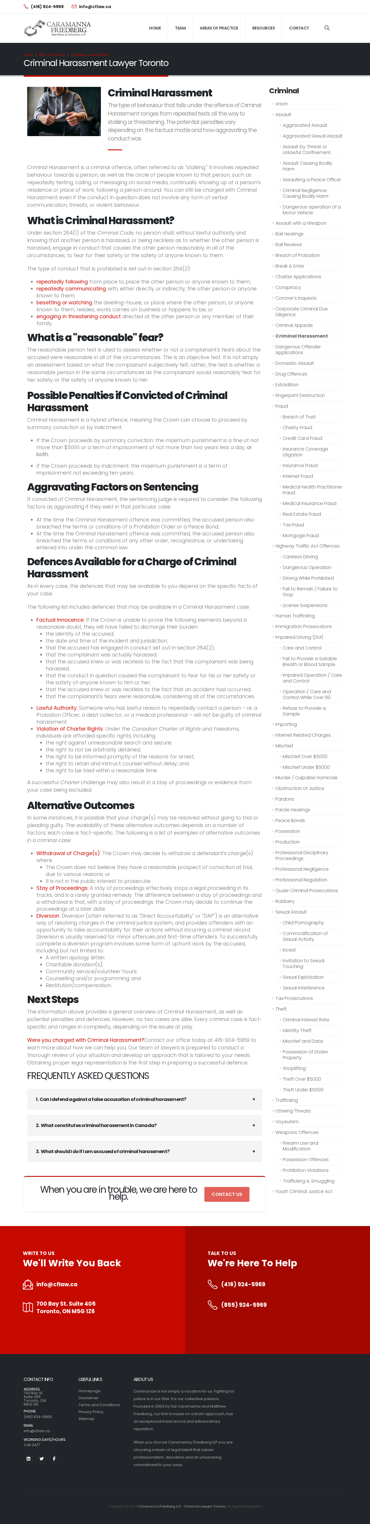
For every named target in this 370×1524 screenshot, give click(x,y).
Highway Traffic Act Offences (307, 546)
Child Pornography (303, 922)
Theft (281, 1009)
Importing (286, 724)
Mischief (284, 745)
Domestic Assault (294, 363)
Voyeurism (287, 1121)
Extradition (287, 384)
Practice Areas (52, 55)
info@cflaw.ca (56, 1284)
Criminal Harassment (90, 55)
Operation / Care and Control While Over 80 (307, 694)
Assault (283, 114)
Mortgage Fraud (301, 535)
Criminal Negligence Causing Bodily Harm (305, 193)
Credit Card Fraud (302, 438)
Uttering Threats (293, 1111)
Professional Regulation (301, 880)
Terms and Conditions (99, 1404)
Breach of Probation (297, 255)
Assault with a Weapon (300, 223)
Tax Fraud (293, 525)
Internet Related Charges (303, 735)
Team (180, 28)
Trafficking (286, 1100)
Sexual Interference (304, 988)
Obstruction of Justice (299, 788)
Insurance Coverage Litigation (305, 452)
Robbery (285, 901)
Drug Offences (291, 374)
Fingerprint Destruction (300, 395)
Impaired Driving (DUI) (299, 637)
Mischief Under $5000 (306, 767)
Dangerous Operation (307, 567)
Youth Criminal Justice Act (303, 1191)
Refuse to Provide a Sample (304, 711)
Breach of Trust (299, 417)
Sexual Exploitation (303, 977)
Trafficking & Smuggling (308, 1181)
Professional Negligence (302, 869)
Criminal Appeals (294, 325)
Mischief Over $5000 (305, 756)
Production (287, 842)
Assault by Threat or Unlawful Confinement (307, 149)
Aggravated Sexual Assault (313, 136)
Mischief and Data (303, 1041)
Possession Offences (306, 1159)
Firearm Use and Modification (300, 1146)
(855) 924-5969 (244, 1305)
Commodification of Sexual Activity (305, 936)
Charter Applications (298, 276)
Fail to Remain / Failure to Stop (310, 592)
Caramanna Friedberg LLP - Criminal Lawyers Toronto (182, 1506)
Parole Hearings (292, 809)
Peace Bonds (290, 820)
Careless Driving (300, 556)
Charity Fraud (297, 427)
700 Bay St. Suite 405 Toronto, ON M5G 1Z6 (66, 1307)
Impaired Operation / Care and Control (312, 678)
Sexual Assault (291, 912)
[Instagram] (28, 1458)
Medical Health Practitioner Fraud (312, 490)
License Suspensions (305, 605)
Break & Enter (289, 266)
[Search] (327, 28)
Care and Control (302, 648)
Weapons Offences (297, 1132)
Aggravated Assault (305, 125)
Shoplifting (294, 1068)
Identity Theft (297, 1030)
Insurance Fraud (300, 465)
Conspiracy (288, 287)
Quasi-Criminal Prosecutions (306, 890)
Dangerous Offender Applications (298, 349)
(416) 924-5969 (243, 1284)
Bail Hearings (289, 233)
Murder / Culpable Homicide (306, 777)
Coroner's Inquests (296, 298)
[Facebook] (54, 1458)
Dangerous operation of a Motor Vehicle (312, 210)
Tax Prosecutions (294, 998)
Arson (281, 103)
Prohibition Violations (306, 1170)
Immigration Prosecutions (303, 626)
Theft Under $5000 (303, 1089)
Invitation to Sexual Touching (303, 963)
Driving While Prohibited (308, 578)
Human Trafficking (295, 615)
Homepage (90, 1390)
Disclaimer (89, 1397)
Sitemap (87, 1418)
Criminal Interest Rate (306, 1019)
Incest (289, 950)
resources (263, 28)
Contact (299, 28)
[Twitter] (41, 1458)
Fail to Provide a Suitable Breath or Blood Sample (310, 661)
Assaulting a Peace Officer (312, 179)
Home (155, 28)
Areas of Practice (219, 28)
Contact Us (227, 1194)
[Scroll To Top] (360, 1517)
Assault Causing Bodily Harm (307, 166)
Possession (287, 831)
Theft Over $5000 (302, 1079)
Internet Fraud (298, 476)
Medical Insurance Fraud (309, 503)
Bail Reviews (288, 244)
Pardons (284, 799)
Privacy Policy (91, 1411)
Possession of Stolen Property (305, 1055)
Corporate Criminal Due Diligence (301, 311)
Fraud (281, 406)
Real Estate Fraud (302, 514)
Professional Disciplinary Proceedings (301, 855)
